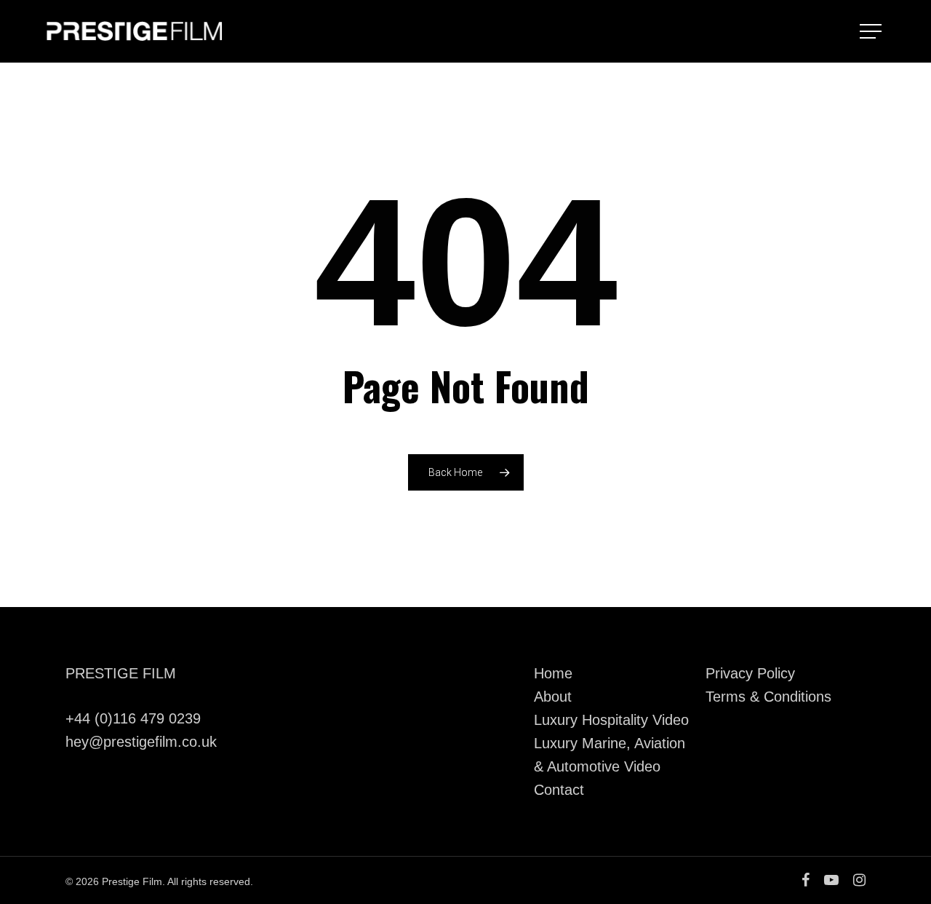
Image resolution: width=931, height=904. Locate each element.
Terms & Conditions (768, 697)
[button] (872, 31)
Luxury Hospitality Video (611, 720)
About (553, 697)
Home (553, 673)
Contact (559, 790)
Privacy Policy (750, 673)
